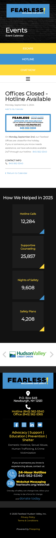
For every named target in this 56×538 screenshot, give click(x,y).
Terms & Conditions (28, 520)
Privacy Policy (28, 517)
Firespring (34, 529)
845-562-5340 (40, 152)
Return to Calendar (17, 173)
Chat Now (28, 70)
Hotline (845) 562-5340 (28, 411)
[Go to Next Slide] (51, 354)
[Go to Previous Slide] (4, 354)
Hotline (28, 59)
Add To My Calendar (14, 109)
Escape (28, 48)
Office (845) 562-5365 (28, 414)
